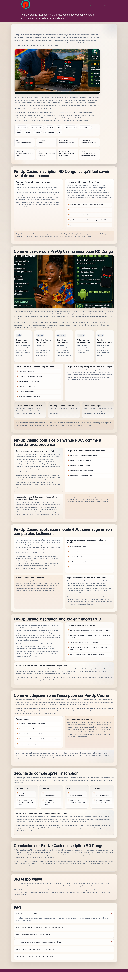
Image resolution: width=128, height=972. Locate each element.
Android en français (85, 127)
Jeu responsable (49, 132)
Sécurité (27, 132)
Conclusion (37, 132)
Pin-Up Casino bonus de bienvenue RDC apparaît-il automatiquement (40, 927)
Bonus (59, 127)
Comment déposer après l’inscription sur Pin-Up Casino (35, 949)
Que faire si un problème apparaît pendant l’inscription (34, 956)
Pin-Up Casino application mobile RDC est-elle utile (33, 935)
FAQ (60, 132)
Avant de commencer (36, 127)
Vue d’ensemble (21, 127)
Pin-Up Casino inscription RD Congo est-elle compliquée (35, 914)
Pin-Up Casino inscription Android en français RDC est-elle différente (39, 942)
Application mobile (70, 127)
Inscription (50, 127)
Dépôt (19, 132)
